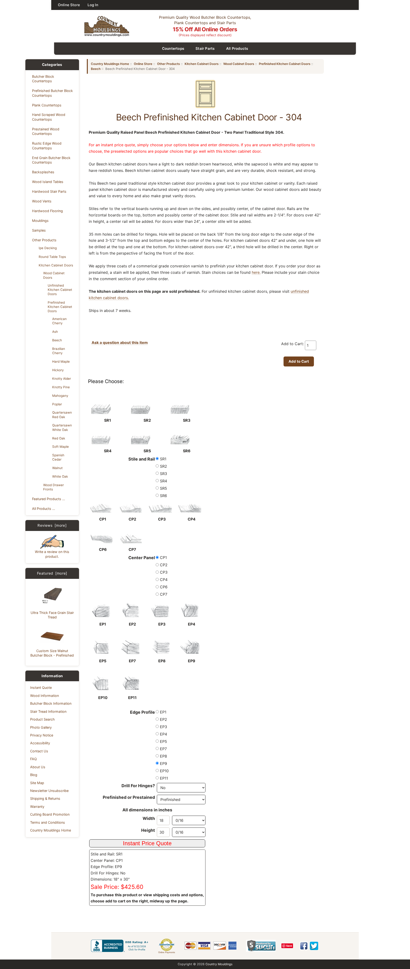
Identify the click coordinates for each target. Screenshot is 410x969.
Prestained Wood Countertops (45, 131)
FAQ (33, 759)
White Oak (60, 476)
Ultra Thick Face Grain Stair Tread (52, 615)
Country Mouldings (219, 964)
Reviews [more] (52, 525)
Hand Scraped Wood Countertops (48, 117)
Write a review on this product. (52, 554)
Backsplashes (43, 172)
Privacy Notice (41, 735)
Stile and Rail (141, 459)
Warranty (37, 806)
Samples (39, 230)
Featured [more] (52, 573)
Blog (33, 775)
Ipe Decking (48, 248)
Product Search (42, 719)
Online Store (69, 5)
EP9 (163, 763)
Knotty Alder (61, 378)
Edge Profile (142, 712)
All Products (237, 48)
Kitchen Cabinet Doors (56, 265)
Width (149, 818)
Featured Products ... (48, 499)
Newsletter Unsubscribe (49, 791)
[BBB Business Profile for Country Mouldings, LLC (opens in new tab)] (120, 946)
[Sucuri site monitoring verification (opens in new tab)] (261, 946)
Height (148, 830)
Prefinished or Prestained (129, 797)
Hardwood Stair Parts (49, 191)
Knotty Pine (61, 387)
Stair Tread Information (48, 711)
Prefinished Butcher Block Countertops (52, 93)
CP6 (164, 587)
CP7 (163, 594)
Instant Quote (41, 688)
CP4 (164, 579)
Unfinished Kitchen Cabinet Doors (60, 289)
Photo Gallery (41, 727)
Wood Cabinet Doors (54, 275)
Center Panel (141, 557)
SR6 (163, 495)
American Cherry (59, 321)
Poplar (57, 404)
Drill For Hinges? (138, 785)
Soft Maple (60, 446)
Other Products (44, 240)
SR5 (163, 488)
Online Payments (166, 952)
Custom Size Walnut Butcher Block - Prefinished (52, 653)
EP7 (163, 748)
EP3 (163, 726)
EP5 (163, 741)
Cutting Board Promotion (50, 814)
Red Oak (58, 438)
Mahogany (60, 396)
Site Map (37, 783)
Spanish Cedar (58, 457)
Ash (55, 332)
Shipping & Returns (45, 798)
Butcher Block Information (50, 703)
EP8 (163, 756)
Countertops (173, 48)
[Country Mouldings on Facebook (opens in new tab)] (304, 946)
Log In (93, 5)
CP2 (164, 564)
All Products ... (43, 509)
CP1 (163, 557)
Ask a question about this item (120, 342)
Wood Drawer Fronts (53, 487)
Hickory (58, 370)
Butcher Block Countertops (43, 78)
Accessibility (40, 743)
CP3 (164, 572)
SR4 (163, 481)
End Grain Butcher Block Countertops (51, 160)
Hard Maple (61, 361)
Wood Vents (41, 201)
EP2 (163, 719)
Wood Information (44, 696)
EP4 (163, 734)
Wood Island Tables (47, 182)
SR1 (163, 459)
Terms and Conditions (47, 822)
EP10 (164, 770)
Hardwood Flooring (47, 211)
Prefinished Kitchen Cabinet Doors (60, 307)
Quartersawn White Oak (62, 427)
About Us (37, 767)
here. (256, 272)
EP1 (163, 712)
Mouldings (40, 221)
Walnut (57, 468)
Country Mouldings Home (50, 830)
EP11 (164, 778)
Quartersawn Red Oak (62, 415)
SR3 (163, 473)
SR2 (163, 466)
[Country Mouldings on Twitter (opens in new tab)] (314, 946)
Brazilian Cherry (58, 351)
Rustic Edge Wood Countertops (46, 145)
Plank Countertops (46, 105)
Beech (57, 340)
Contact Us (39, 751)
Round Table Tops (52, 257)
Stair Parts (205, 48)
